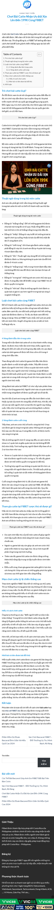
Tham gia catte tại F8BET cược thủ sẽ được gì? (23, 73)
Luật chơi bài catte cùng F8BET (17, 64)
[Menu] (3, 4)
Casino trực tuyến (27, 13)
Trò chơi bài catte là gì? (14, 58)
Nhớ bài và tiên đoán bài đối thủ (20, 82)
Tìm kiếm (5, 755)
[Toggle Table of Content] (38, 54)
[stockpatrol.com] (27, 4)
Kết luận (8, 84)
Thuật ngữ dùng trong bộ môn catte (19, 61)
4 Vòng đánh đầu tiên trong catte (21, 67)
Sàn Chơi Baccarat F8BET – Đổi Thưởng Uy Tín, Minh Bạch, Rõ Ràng (40, 740)
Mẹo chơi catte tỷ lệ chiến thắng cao (19, 76)
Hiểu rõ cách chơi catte (17, 79)
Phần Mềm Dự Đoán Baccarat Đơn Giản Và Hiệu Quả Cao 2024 (14, 740)
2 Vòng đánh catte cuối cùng (19, 70)
